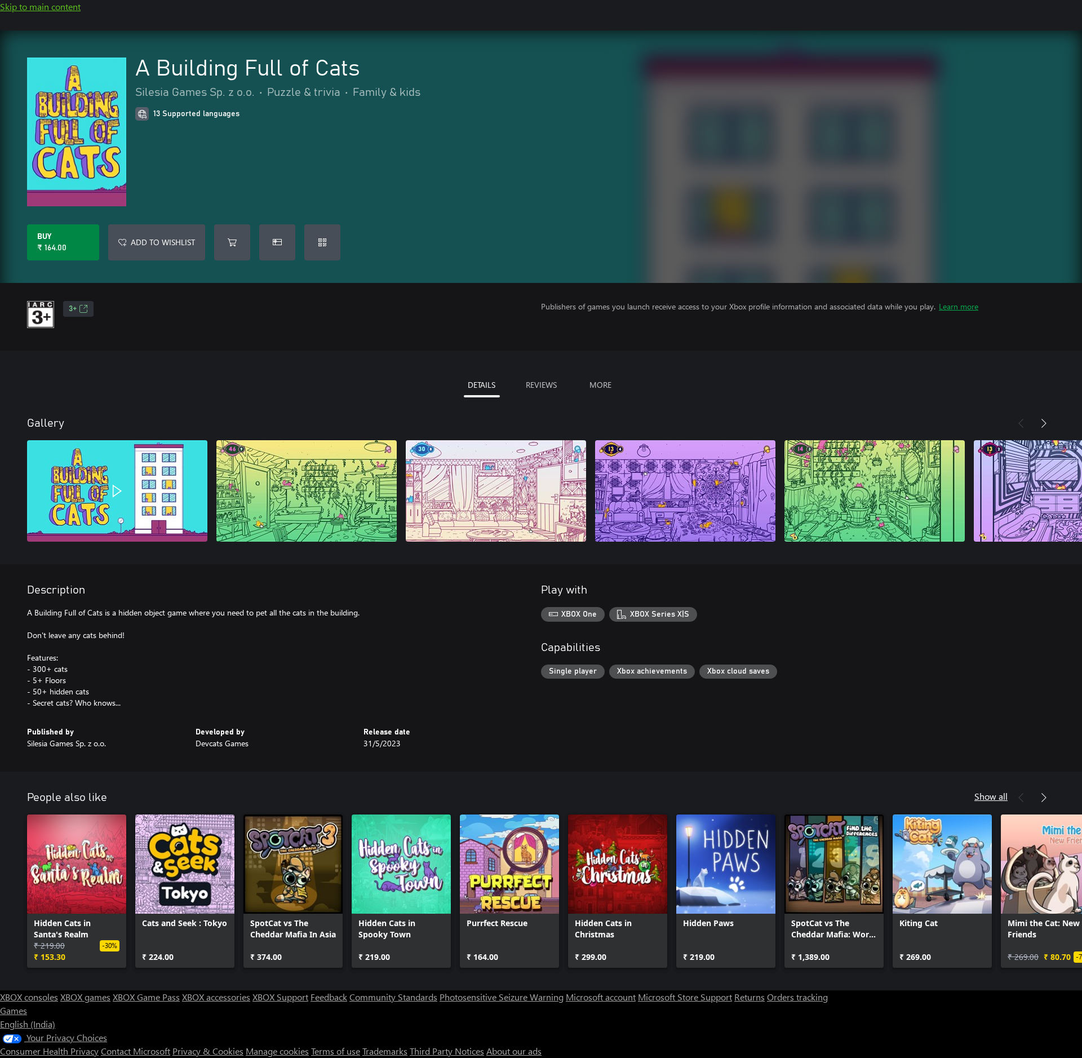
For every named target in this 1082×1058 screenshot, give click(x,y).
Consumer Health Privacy (49, 1051)
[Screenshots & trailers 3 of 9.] (496, 491)
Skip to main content (40, 6)
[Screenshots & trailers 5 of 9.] (874, 491)
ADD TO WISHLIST (163, 242)
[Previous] (1021, 423)
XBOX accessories (216, 997)
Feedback (329, 997)
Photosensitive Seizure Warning (502, 997)
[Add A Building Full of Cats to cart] (232, 242)
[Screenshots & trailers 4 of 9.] (685, 491)
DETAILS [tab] (481, 384)
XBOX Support (280, 997)
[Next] (1043, 423)
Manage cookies (277, 1051)
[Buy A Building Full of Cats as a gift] (277, 242)
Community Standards (393, 997)
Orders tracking (797, 997)
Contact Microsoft (135, 1051)
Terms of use (335, 1051)
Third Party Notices (447, 1051)
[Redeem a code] (322, 242)
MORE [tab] (600, 384)
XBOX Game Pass (146, 997)
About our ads (514, 1051)
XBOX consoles (29, 997)
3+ (73, 309)
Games (13, 1010)
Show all (991, 796)
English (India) (27, 1024)
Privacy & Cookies (207, 1051)
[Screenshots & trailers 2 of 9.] (306, 491)
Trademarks (384, 1051)
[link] (76, 891)
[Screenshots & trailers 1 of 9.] (117, 491)
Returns (749, 997)
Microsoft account (601, 997)
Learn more (958, 306)
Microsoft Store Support (685, 997)
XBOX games (85, 997)
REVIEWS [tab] (541, 384)
